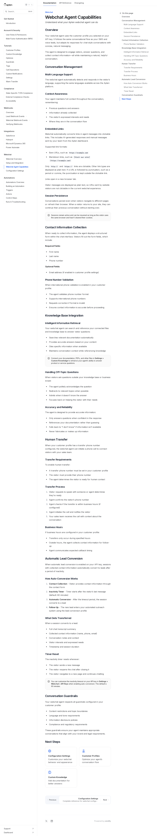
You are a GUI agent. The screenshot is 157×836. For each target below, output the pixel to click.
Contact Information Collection (135, 40)
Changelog (79, 3)
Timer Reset (129, 91)
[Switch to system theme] (26, 4)
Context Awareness (131, 28)
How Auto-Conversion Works (135, 83)
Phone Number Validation (134, 44)
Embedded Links (130, 32)
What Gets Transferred (133, 87)
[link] (61, 756)
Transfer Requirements (133, 68)
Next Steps (126, 99)
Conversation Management (133, 20)
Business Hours (130, 75)
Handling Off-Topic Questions (136, 56)
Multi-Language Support (133, 24)
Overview (126, 17)
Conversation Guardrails (132, 95)
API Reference (65, 3)
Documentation (49, 3)
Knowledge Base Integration (134, 48)
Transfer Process (131, 71)
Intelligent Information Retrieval (136, 52)
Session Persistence (132, 36)
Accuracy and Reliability (133, 60)
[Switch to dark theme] (32, 4)
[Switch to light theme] (29, 4)
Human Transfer (129, 64)
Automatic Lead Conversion (133, 79)
